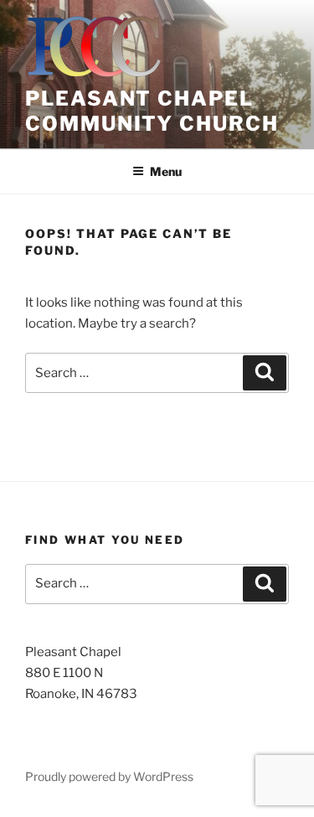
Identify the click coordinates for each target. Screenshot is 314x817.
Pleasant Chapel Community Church (152, 111)
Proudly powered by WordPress (109, 776)
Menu (166, 171)
